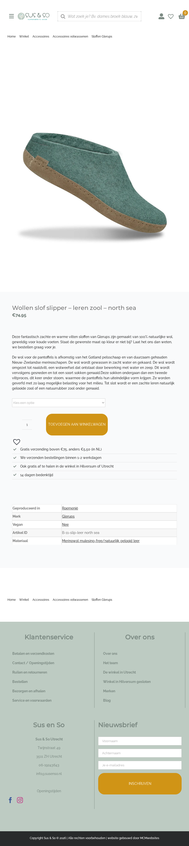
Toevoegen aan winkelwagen (77, 424)
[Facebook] (10, 800)
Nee (65, 524)
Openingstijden (49, 791)
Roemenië (70, 508)
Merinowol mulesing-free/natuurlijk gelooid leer (101, 541)
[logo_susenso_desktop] (33, 14)
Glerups (68, 516)
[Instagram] (20, 800)
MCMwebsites (149, 838)
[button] (14, 441)
